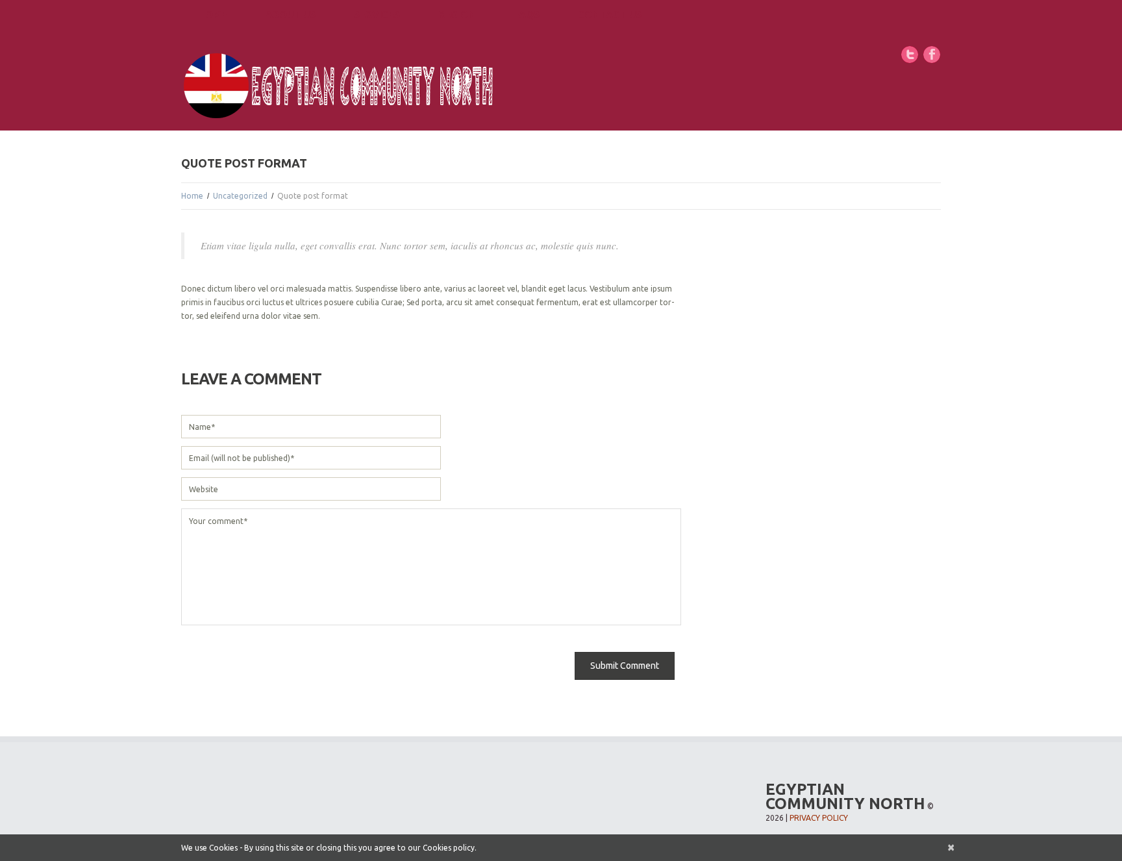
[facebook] (932, 53)
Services (377, 13)
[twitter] (910, 53)
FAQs (527, 13)
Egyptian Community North (845, 796)
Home (213, 13)
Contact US (610, 13)
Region (456, 13)
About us (291, 13)
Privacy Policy (819, 818)
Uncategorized (240, 196)
